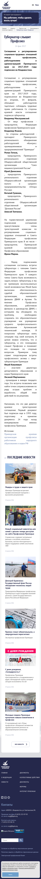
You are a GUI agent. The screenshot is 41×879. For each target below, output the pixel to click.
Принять (10, 874)
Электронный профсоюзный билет (13, 855)
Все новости (19, 744)
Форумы (23, 787)
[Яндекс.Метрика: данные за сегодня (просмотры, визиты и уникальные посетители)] (7, 831)
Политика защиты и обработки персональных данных (19, 852)
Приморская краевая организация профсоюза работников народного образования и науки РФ (20, 439)
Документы (24, 773)
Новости (12, 28)
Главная (4, 28)
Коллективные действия (30, 777)
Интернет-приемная (27, 791)
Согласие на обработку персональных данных (17, 848)
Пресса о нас (22, 28)
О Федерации (6, 777)
